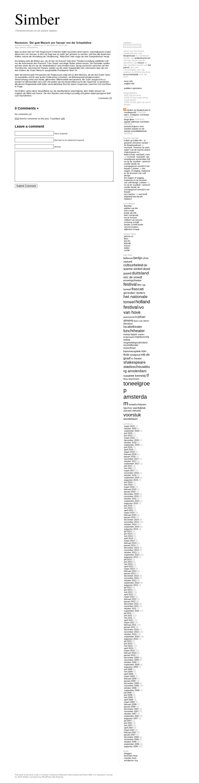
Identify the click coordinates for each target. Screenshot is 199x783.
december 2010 (131, 629)
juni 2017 (128, 466)
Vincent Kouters (131, 227)
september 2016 (131, 477)
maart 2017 (129, 470)
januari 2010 (129, 655)
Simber (37, 18)
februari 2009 (130, 678)
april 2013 (128, 566)
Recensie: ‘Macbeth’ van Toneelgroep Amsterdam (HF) (137, 158)
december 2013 (131, 548)
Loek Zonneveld (131, 215)
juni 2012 (128, 590)
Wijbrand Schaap (131, 229)
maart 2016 (129, 487)
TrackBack (57, 118)
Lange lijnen (129, 119)
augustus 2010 (131, 639)
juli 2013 (128, 559)
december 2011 (131, 604)
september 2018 (131, 445)
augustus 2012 (131, 585)
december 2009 (131, 657)
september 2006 (131, 744)
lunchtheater (134, 331)
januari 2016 (129, 491)
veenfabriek (139, 408)
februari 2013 (130, 571)
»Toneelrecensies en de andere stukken (36, 30)
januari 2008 (129, 706)
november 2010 (131, 632)
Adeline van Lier (131, 208)
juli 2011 (127, 613)
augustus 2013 (131, 557)
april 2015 (128, 510)
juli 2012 (128, 587)
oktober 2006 (130, 742)
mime (126, 339)
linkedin (127, 243)
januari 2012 (129, 601)
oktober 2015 (130, 498)
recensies (27, 45)
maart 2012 (129, 597)
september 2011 (131, 611)
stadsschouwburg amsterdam (136, 369)
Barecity (59, 777)
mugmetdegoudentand (135, 342)
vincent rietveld (132, 410)
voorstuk (132, 414)
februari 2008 (130, 704)
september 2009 (131, 664)
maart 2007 (129, 730)
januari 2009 (129, 681)
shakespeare (134, 362)
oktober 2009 (130, 662)
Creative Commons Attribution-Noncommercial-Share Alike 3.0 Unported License (77, 775)
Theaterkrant (129, 56)
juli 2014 (128, 531)
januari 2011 (129, 627)
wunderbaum (130, 419)
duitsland (140, 273)
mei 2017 (128, 468)
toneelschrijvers (137, 404)
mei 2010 (128, 646)
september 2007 (131, 716)
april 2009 (128, 674)
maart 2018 (129, 452)
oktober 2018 (130, 442)
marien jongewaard (133, 335)
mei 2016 (128, 484)
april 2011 (128, 620)
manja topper (130, 334)
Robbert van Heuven (133, 220)
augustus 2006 (131, 746)
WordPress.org (131, 760)
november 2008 (131, 685)
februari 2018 (130, 454)
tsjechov (127, 408)
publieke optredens (133, 88)
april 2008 (128, 699)
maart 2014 (129, 541)
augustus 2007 (131, 718)
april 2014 (128, 538)
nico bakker (129, 194)
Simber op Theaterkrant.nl (138, 110)
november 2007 (131, 711)
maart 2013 (129, 569)
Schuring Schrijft (131, 222)
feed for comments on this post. (32, 118)
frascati (138, 289)
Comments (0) (105, 98)
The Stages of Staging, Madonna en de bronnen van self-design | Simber (135, 180)
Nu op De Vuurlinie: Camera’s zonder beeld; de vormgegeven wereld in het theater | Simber (137, 165)
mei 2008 (128, 697)
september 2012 (131, 583)
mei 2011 (128, 618)
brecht (22, 47)
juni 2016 (128, 482)
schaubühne (32, 47)
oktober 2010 (130, 634)
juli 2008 (128, 692)
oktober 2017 (130, 461)
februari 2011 (130, 625)
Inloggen (128, 753)
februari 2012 (130, 599)
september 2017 (131, 463)
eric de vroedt (132, 277)
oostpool (135, 354)
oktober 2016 (130, 475)
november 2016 (131, 473)
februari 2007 (130, 732)
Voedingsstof (130, 112)
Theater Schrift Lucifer (133, 224)
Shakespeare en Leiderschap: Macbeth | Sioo (137, 153)
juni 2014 (128, 534)
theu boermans (131, 379)
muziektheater (130, 345)
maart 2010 (129, 650)
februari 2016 (130, 489)
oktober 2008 (130, 688)
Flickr (126, 238)
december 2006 (131, 737)
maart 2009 (129, 676)
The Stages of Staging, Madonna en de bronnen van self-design (137, 172)
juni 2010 (128, 643)
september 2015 (131, 501)
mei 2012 (128, 592)
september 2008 (131, 690)
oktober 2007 (130, 713)
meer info (128, 81)
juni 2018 (128, 447)
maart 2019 (129, 438)
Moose (141, 63)
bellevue (128, 258)
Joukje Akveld (130, 213)
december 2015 (131, 494)
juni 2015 (128, 505)
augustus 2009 (131, 667)
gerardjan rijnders (134, 292)
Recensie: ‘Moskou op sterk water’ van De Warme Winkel (137, 148)
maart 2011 (129, 622)
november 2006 (131, 739)
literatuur (128, 323)
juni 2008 (128, 695)
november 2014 (131, 522)
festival (130, 284)
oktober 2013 (130, 552)
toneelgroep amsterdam (136, 393)
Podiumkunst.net (142, 58)
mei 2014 (128, 536)
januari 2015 (129, 517)
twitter (127, 248)
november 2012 (131, 578)
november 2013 (131, 550)
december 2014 (131, 519)
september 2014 (131, 527)
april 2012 (128, 594)
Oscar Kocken (130, 217)
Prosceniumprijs (130, 74)
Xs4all (126, 250)
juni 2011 (128, 615)
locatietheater (132, 326)
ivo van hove (133, 310)
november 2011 (131, 606)
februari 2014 (130, 543)
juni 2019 (128, 435)
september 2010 (131, 636)
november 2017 (131, 459)
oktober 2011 (130, 608)
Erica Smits (129, 210)
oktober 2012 (130, 580)
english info (129, 83)
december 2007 (131, 709)
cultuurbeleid (133, 265)
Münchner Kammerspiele (132, 349)
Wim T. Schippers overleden (136, 115)
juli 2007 (128, 721)
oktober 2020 (130, 428)
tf (148, 375)
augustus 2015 (131, 503)
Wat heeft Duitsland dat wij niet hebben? (135, 196)
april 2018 (128, 449)
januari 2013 (129, 573)
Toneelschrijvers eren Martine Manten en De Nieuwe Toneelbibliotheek (135, 128)
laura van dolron (141, 321)
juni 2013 (128, 562)
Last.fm (127, 241)
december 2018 (131, 440)
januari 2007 (129, 735)
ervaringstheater (132, 280)
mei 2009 (128, 671)
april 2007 (128, 728)
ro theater (136, 358)
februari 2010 (130, 653)
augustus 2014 (131, 529)
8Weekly (128, 206)
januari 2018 (129, 456)
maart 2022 (129, 426)
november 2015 (131, 496)
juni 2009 (128, 669)
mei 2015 (128, 508)
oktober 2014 (130, 524)
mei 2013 (128, 564)
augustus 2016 (131, 480)
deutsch (18, 45)
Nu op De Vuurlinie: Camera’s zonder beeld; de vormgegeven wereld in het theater (137, 188)
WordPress (46, 777)
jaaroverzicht (130, 317)
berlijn (137, 258)
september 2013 (131, 555)
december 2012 (131, 576)
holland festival (136, 304)
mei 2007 (128, 725)
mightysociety (142, 337)
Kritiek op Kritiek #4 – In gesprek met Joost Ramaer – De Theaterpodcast (137, 142)
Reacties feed (130, 758)
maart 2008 (129, 702)
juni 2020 (128, 433)
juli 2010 (128, 641)
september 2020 (131, 431)
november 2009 (131, 660)
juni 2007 (128, 723)
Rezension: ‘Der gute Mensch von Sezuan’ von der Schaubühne (53, 42)
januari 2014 (129, 545)
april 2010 (128, 648)
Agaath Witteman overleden (136, 122)
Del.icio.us (128, 236)
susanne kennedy (134, 375)
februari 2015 (130, 515)
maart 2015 (129, 512)
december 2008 (131, 683)
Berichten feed (130, 756)
